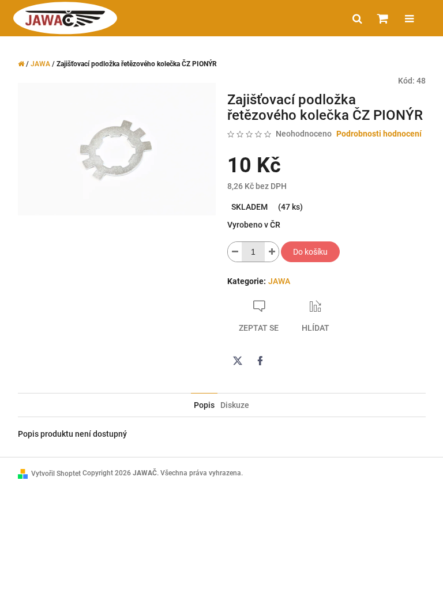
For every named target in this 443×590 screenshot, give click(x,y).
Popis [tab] (204, 405)
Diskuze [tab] (234, 405)
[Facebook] (260, 360)
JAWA (279, 281)
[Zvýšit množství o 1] (272, 252)
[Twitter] (237, 360)
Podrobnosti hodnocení (379, 133)
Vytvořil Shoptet (56, 474)
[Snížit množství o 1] (235, 252)
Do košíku (310, 251)
